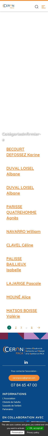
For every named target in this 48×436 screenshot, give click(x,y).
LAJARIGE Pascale (23, 283)
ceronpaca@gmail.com (24, 378)
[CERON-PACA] (8, 6)
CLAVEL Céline (19, 245)
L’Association (8, 398)
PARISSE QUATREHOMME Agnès (21, 212)
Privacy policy (33, 432)
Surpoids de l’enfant (11, 406)
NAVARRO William (23, 231)
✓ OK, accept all (35, 428)
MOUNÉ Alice (18, 296)
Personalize (17, 432)
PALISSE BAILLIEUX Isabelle (16, 264)
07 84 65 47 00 (24, 385)
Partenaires (7, 409)
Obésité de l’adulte (11, 402)
